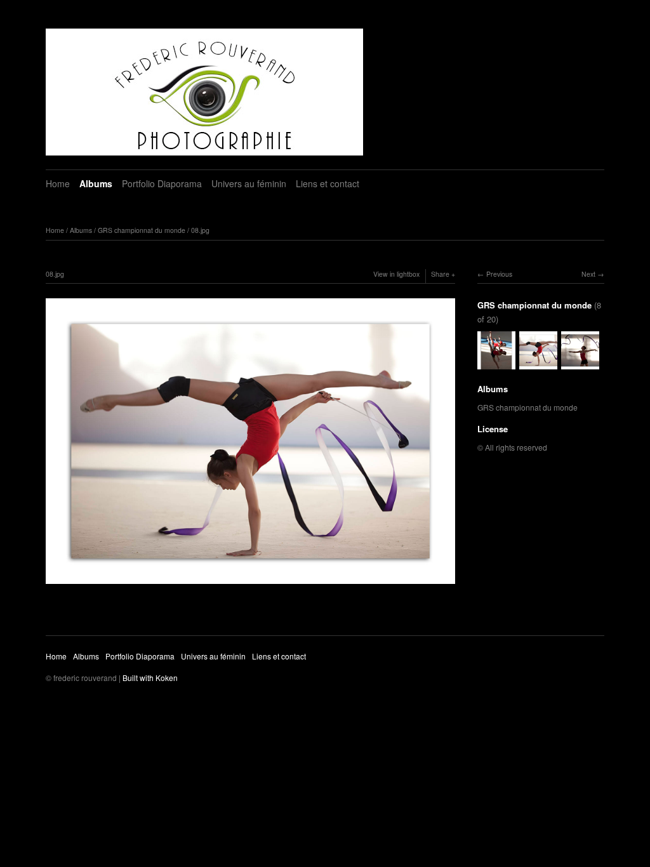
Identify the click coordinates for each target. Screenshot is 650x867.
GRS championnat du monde (141, 230)
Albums (95, 183)
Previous (499, 274)
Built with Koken (150, 677)
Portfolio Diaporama (162, 183)
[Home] (204, 92)
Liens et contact (327, 183)
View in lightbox (396, 274)
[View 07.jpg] (496, 362)
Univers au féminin (248, 183)
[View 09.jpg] (580, 362)
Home (58, 183)
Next (588, 274)
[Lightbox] (250, 585)
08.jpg (200, 230)
